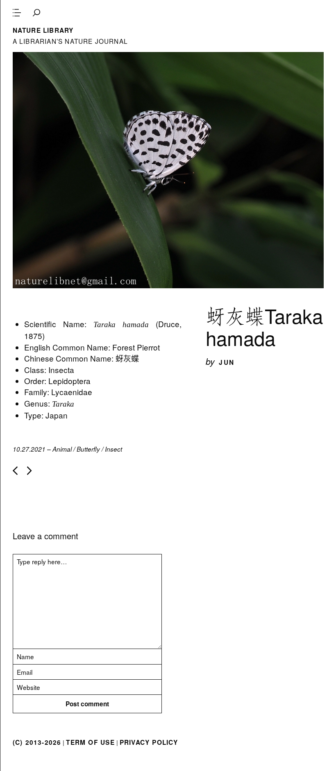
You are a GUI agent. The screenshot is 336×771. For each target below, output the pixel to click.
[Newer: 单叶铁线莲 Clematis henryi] (15, 471)
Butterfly (88, 449)
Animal (62, 449)
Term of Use (90, 742)
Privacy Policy (149, 742)
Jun (226, 362)
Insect (113, 449)
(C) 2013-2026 (37, 742)
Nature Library (43, 30)
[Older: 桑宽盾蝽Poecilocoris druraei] (29, 471)
